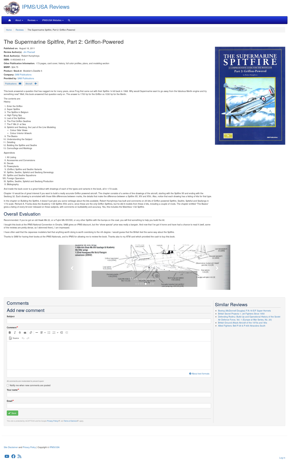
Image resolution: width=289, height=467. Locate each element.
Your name (12, 389)
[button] (144, 266)
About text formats (200, 373)
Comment (12, 327)
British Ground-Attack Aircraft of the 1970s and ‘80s (242, 322)
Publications (11, 83)
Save (13, 413)
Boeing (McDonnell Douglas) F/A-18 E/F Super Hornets (244, 310)
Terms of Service (70, 421)
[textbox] (109, 355)
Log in (282, 457)
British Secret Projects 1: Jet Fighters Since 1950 (241, 313)
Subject (11, 316)
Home (9, 29)
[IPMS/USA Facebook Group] (13, 457)
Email (9, 400)
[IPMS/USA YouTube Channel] (7, 457)
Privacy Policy (52, 421)
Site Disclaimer (11, 447)
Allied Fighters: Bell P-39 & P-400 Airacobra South (241, 325)
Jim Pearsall (29, 51)
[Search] (69, 20)
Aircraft (28, 83)
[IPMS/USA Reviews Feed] (19, 457)
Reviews (20, 29)
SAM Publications (23, 74)
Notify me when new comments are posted (30, 385)
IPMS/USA (54, 447)
